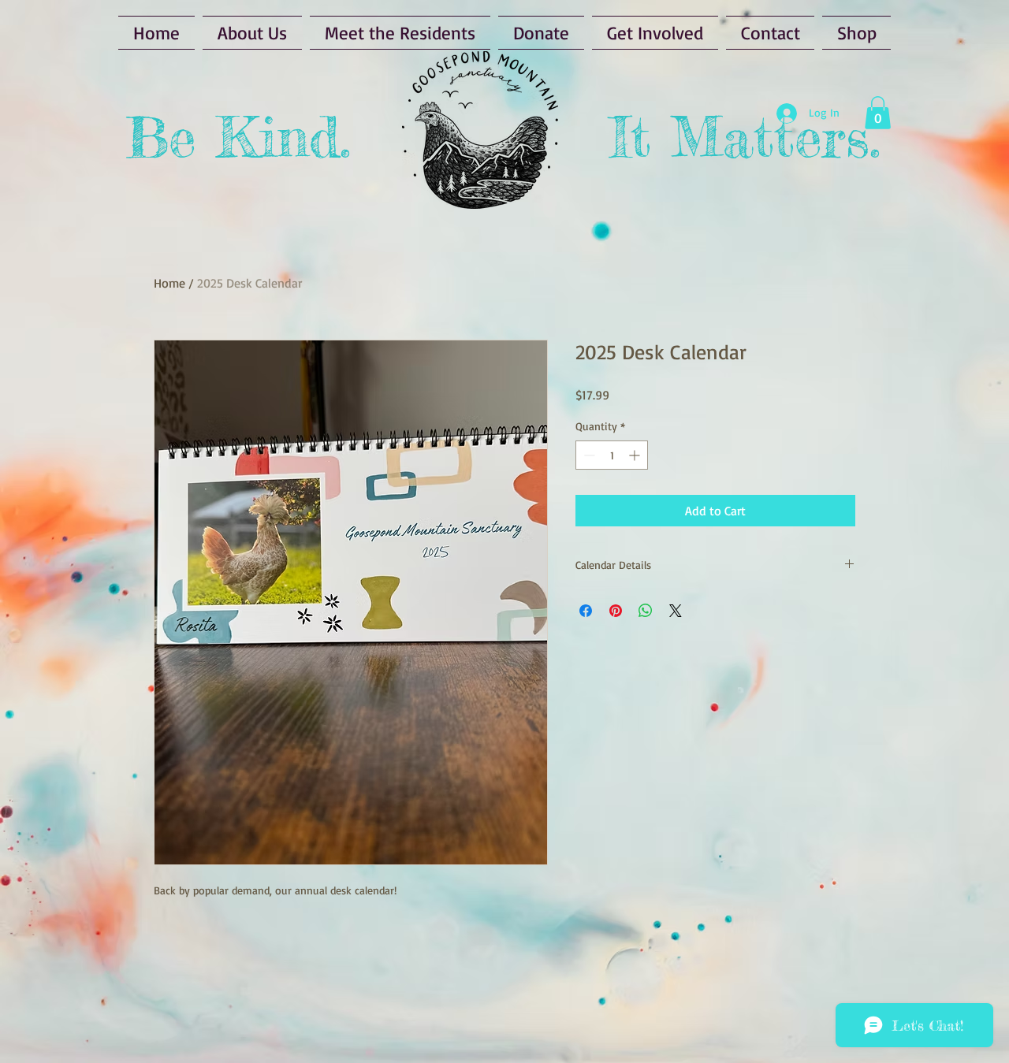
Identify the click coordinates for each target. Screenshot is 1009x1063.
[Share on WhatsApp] (645, 610)
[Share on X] (675, 610)
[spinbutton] (612, 455)
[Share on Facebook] (585, 610)
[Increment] (636, 455)
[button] (878, 112)
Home (169, 283)
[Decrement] (588, 455)
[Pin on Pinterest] (615, 610)
